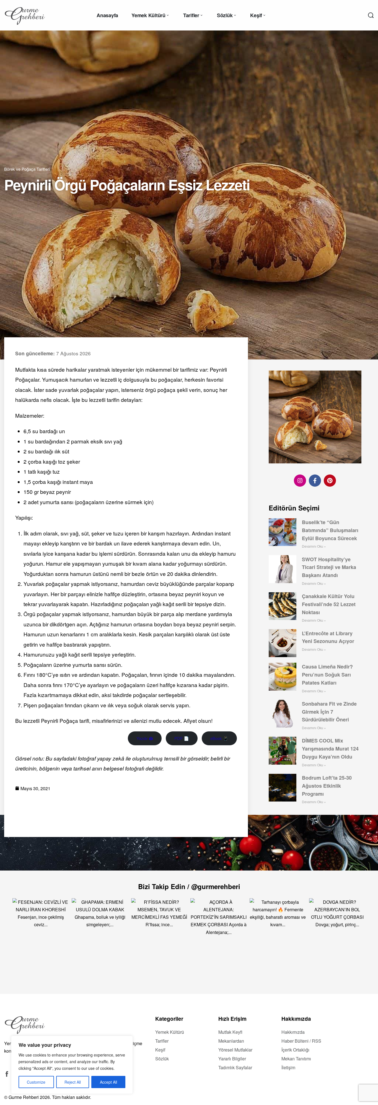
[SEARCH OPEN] (371, 15)
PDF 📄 (181, 738)
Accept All (108, 1082)
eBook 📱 (219, 738)
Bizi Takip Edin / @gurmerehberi (189, 886)
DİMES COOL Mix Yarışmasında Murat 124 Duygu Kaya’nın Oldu (330, 748)
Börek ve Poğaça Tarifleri (27, 169)
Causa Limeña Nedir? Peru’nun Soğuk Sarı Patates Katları (327, 674)
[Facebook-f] (315, 480)
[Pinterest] (330, 480)
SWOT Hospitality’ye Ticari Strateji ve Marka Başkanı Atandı (329, 567)
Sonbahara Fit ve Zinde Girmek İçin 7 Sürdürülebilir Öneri (329, 711)
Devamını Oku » (314, 546)
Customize (36, 1082)
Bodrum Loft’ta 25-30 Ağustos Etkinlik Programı (327, 785)
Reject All (72, 1082)
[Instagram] (300, 480)
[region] (72, 1065)
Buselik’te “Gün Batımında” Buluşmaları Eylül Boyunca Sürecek (330, 530)
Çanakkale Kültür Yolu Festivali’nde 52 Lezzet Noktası (329, 604)
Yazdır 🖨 (144, 738)
